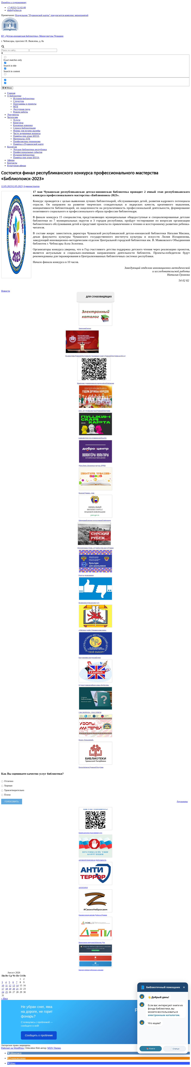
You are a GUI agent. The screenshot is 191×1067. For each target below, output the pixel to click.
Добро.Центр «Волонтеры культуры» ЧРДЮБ (92, 465)
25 (6, 992)
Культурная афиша (16, 165)
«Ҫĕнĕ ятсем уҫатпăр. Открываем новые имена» (92, 630)
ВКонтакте (15, 1053)
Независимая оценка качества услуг (89, 602)
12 (10, 985)
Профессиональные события (27, 152)
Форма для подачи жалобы (26, 130)
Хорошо (8, 785)
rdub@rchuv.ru (14, 10)
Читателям (12, 117)
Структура (18, 101)
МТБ (15, 106)
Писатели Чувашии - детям (86, 493)
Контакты (12, 163)
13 (14, 985)
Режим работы (20, 112)
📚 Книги (150, 1048)
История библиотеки (23, 98)
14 (17, 985)
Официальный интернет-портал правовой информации (95, 520)
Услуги (16, 120)
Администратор (31, 186)
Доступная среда (21, 109)
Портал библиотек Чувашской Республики (91, 767)
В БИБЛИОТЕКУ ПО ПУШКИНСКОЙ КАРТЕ (93, 438)
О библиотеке (14, 96)
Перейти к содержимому (13, 2)
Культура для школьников (86, 575)
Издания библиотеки (23, 155)
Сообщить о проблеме (39, 1035)
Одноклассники (17, 1058)
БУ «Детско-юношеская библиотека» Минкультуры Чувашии (32, 36)
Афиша (10, 160)
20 (14, 989)
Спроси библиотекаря (24, 128)
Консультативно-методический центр (90, 657)
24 (3, 992)
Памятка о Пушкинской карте (28, 144)
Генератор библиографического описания (91, 970)
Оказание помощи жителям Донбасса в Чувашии (93, 915)
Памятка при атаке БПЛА (26, 136)
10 (3, 985)
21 (17, 989)
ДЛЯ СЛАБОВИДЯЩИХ (98, 296)
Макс (13, 1063)
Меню (9, 88)
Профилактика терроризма (26, 141)
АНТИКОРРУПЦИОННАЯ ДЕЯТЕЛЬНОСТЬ (92, 860)
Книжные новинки (23, 125)
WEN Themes (54, 1048)
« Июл (4, 998)
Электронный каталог (85, 328)
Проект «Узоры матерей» (86, 740)
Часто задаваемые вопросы (27, 133)
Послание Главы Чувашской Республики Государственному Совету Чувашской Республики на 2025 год (95, 356)
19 (10, 989)
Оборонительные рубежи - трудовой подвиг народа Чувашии (95, 548)
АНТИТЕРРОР (83, 887)
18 (6, 989)
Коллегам (12, 147)
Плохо (7, 794)
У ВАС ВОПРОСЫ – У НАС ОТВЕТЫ (90, 712)
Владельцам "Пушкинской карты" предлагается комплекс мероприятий (51, 15)
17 (3, 989)
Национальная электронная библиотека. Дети (92, 942)
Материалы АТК (21, 138)
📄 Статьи (174, 1048)
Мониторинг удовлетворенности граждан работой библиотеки (95, 383)
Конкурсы (18, 122)
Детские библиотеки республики (30, 149)
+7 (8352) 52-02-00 (16, 7)
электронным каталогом (163, 1015)
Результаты (182, 801)
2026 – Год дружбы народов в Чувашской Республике (94, 410)
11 (6, 985)
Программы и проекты (24, 104)
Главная (11, 93)
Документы (13, 114)
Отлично (8, 781)
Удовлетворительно (14, 790)
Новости (5, 291)
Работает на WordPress (12, 1048)
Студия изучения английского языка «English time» (94, 685)
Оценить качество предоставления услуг (90, 833)
